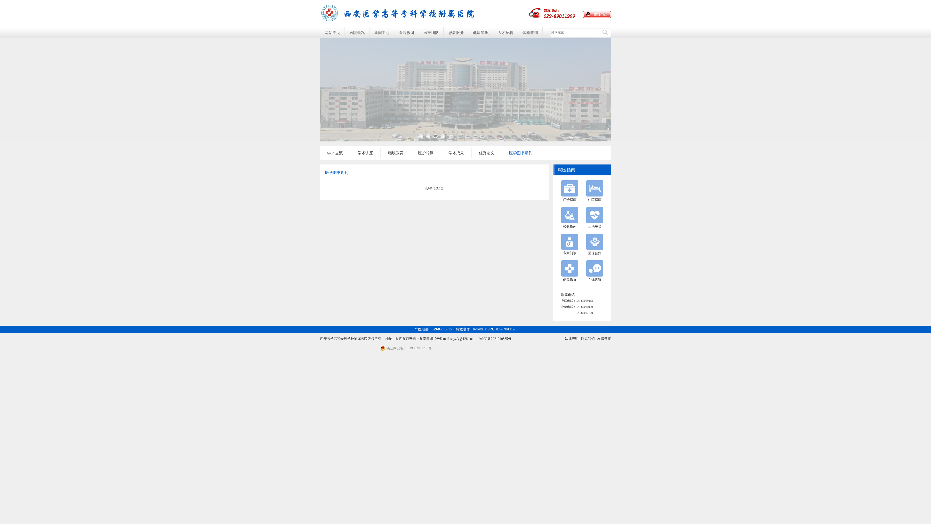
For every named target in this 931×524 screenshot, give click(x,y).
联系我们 (588, 339)
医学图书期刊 (520, 153)
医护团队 (431, 33)
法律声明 (571, 339)
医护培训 (426, 153)
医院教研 (406, 33)
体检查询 (530, 33)
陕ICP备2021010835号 (495, 339)
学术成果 (456, 153)
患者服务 (456, 33)
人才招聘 (505, 33)
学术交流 (335, 153)
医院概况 (357, 33)
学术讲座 (365, 153)
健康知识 (481, 33)
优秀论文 (486, 153)
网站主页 (332, 33)
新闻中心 (382, 33)
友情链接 (604, 339)
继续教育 (395, 153)
